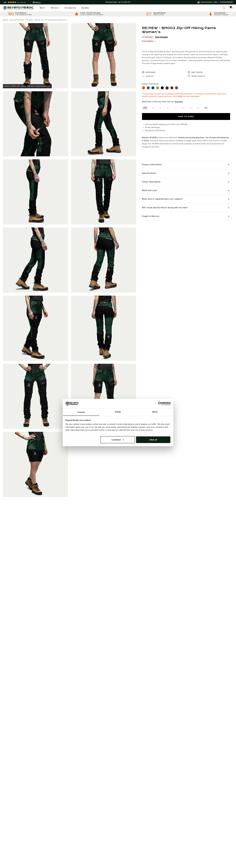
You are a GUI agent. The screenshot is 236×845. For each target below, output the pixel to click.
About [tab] (155, 412)
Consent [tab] (81, 412)
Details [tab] (118, 412)
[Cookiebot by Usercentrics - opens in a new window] (160, 403)
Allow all (153, 440)
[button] (41, 2)
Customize (116, 440)
